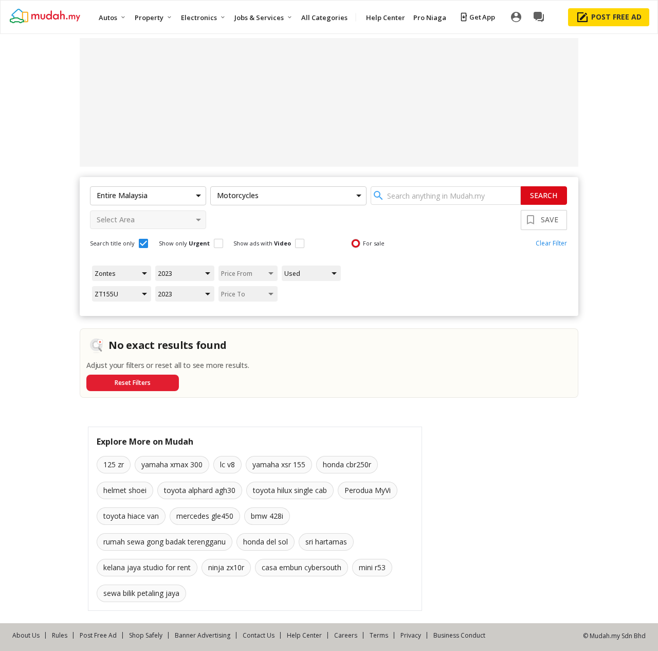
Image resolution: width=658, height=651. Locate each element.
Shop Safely (145, 635)
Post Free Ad (98, 635)
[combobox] (446, 195)
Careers (345, 635)
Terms (379, 635)
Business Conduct (459, 635)
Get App (482, 17)
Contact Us (259, 635)
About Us (26, 635)
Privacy (410, 635)
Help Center (304, 635)
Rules (59, 635)
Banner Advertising (202, 635)
